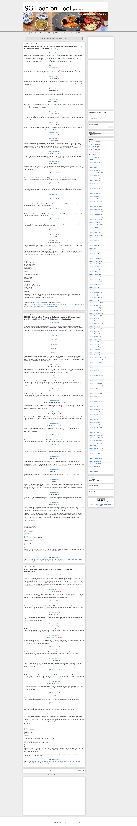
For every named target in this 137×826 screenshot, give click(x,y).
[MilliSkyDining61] (54, 444)
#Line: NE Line (58, 761)
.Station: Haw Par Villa (94, 266)
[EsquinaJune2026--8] (54, 600)
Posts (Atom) (57, 774)
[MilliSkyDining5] (54, 364)
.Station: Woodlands (94, 461)
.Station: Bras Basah (94, 196)
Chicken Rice (75, 559)
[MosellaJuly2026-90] (54, 198)
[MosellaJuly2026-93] (54, 229)
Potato (33, 306)
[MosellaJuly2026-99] (54, 234)
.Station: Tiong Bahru (94, 450)
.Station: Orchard (39, 304)
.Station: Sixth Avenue (94, 409)
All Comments (94, 118)
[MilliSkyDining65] (54, 492)
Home (26, 32)
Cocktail (26, 561)
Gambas (76, 304)
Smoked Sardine (53, 763)
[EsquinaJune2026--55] (54, 692)
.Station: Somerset (94, 411)
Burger (69, 559)
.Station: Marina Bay (94, 318)
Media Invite (81, 304)
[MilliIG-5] (54, 339)
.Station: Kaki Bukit (94, 284)
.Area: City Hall (31, 559)
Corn (30, 561)
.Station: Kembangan (94, 289)
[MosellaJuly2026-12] (54, 76)
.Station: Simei (92, 406)
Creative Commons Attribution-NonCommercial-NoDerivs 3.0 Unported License (101, 504)
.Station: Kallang (93, 287)
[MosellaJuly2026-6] (54, 65)
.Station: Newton (93, 344)
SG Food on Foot (101, 501)
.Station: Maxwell (32, 761)
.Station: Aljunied (93, 165)
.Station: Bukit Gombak (95, 204)
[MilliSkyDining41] (54, 423)
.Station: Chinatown (94, 214)
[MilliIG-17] (54, 352)
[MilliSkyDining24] (54, 400)
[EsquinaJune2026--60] (54, 703)
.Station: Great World (94, 261)
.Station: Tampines (94, 424)
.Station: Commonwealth (95, 230)
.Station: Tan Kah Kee (94, 432)
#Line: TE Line (54, 304)
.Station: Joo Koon (93, 279)
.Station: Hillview (93, 269)
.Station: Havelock (93, 263)
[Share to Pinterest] (59, 302)
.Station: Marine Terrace (95, 323)
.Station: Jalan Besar (94, 276)
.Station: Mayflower (94, 336)
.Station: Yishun (93, 471)
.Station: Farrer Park (94, 250)
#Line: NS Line (47, 304)
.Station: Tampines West (95, 430)
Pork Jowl (42, 763)
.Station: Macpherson (94, 315)
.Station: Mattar (93, 331)
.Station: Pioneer (93, 370)
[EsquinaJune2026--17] (54, 623)
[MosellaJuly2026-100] (54, 240)
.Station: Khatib (93, 295)
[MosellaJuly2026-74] (54, 183)
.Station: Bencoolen (94, 178)
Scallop (47, 763)
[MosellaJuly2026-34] (54, 132)
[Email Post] (50, 302)
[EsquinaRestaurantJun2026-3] (54, 575)
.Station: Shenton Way (94, 401)
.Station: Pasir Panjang (95, 362)
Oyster (34, 763)
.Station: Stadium (93, 417)
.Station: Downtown (94, 240)
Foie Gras (71, 761)
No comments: (44, 302)
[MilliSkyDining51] (54, 434)
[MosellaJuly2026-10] (54, 88)
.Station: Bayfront (93, 170)
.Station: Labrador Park (95, 302)
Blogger (81, 822)
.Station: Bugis (92, 198)
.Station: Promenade (94, 375)
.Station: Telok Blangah (95, 448)
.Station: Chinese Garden (95, 217)
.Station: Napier (93, 341)
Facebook (26, 270)
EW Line (57, 32)
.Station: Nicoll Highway (95, 346)
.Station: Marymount (94, 328)
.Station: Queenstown (94, 383)
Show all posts (62, 38)
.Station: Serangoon (94, 398)
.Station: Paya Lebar (94, 367)
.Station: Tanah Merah (94, 435)
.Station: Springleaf (94, 414)
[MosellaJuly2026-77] (54, 194)
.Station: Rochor (93, 391)
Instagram (26, 271)
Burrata (64, 304)
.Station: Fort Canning (94, 256)
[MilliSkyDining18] (54, 456)
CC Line (42, 32)
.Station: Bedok (93, 175)
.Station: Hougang (93, 274)
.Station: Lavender (93, 308)
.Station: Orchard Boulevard (96, 357)
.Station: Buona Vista (94, 209)
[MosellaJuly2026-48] (54, 161)
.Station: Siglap (93, 404)
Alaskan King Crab (63, 559)
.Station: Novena (93, 349)
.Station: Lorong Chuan (95, 313)
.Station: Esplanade (94, 243)
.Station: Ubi (92, 456)
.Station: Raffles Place (94, 385)
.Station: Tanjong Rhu (94, 443)
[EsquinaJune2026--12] (54, 612)
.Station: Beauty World (94, 172)
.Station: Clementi (93, 227)
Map (52, 297)
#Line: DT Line (93, 144)
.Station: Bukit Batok (94, 201)
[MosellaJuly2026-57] (54, 52)
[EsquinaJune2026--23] (54, 635)
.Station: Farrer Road (94, 253)
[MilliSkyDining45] (54, 479)
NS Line (73, 32)
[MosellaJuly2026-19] (54, 99)
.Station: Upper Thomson (95, 458)
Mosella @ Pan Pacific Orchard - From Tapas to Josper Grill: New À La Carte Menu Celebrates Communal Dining (53, 47)
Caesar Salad (70, 304)
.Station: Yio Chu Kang (95, 469)
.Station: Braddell (93, 193)
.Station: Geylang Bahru (95, 258)
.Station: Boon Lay (93, 188)
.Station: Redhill (93, 388)
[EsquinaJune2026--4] (54, 589)
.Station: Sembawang (94, 393)
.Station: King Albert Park (95, 297)
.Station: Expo (92, 248)
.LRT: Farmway (93, 157)
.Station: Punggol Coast (95, 380)
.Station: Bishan (93, 183)
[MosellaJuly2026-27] (54, 122)
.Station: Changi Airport (95, 211)
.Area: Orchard (31, 304)
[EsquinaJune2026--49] (54, 681)
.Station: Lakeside (93, 305)
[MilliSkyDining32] (54, 411)
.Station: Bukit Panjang (95, 206)
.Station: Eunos (93, 245)
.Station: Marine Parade (95, 321)
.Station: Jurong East (94, 282)
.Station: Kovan (93, 300)
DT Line (50, 32)
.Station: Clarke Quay (94, 224)
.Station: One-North (94, 352)
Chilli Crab (81, 559)
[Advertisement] (54, 796)
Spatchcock (43, 306)
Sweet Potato (61, 763)
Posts (92, 116)
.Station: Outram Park (41, 761)
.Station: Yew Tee (93, 466)
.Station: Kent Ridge (94, 292)
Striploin (48, 306)
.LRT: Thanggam (93, 159)
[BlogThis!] (54, 302)
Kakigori (47, 561)
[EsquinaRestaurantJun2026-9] (54, 713)
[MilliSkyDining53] (54, 322)
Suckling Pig (54, 306)
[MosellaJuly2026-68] (54, 172)
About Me (33, 32)
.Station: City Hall (40, 559)
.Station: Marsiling (93, 326)
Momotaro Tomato (28, 763)
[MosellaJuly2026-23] (54, 111)
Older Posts (81, 770)
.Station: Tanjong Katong (95, 437)
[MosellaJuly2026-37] (54, 138)
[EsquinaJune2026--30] (54, 646)
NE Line (65, 32)
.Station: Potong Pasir (94, 372)
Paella (30, 306)
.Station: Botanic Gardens (95, 191)
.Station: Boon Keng (94, 185)
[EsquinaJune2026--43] (54, 670)
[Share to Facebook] (57, 302)
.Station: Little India (94, 310)
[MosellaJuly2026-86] (54, 218)
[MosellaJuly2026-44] (54, 151)
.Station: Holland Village (95, 271)
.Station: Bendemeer (94, 180)
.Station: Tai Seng (93, 422)
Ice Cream (41, 561)
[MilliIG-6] (54, 335)
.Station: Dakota (93, 232)
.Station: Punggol (93, 378)
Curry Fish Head (35, 561)
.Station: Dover (93, 237)
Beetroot (60, 304)
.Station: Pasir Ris (93, 365)
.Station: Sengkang (94, 396)
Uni (65, 763)
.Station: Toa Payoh (94, 453)
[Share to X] (56, 302)
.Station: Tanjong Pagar (95, 440)
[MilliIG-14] (54, 344)
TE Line (80, 32)
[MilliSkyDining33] (54, 469)
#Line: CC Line (93, 141)
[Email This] (53, 302)
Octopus (26, 306)
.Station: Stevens (93, 419)
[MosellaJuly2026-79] (54, 208)
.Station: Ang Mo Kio (94, 167)
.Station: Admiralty (93, 162)
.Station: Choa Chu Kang (95, 219)
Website (26, 272)
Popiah (60, 561)
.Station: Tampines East (95, 427)
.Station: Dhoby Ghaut (94, 235)
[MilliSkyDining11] (54, 375)
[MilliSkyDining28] (54, 388)
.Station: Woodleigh (94, 463)
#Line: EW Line (47, 559)
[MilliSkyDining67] (54, 502)
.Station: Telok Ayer (94, 445)
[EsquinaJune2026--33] (54, 658)
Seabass (38, 306)
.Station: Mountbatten (94, 339)
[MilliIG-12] (54, 348)
